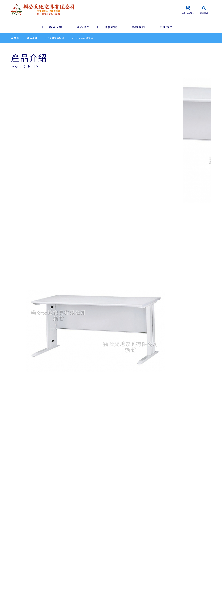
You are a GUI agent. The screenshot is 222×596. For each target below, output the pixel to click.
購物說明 (111, 27)
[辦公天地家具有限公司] (45, 9)
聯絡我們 (138, 27)
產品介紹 (83, 27)
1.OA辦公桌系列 (54, 38)
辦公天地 (55, 27)
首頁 (16, 38)
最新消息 (166, 27)
